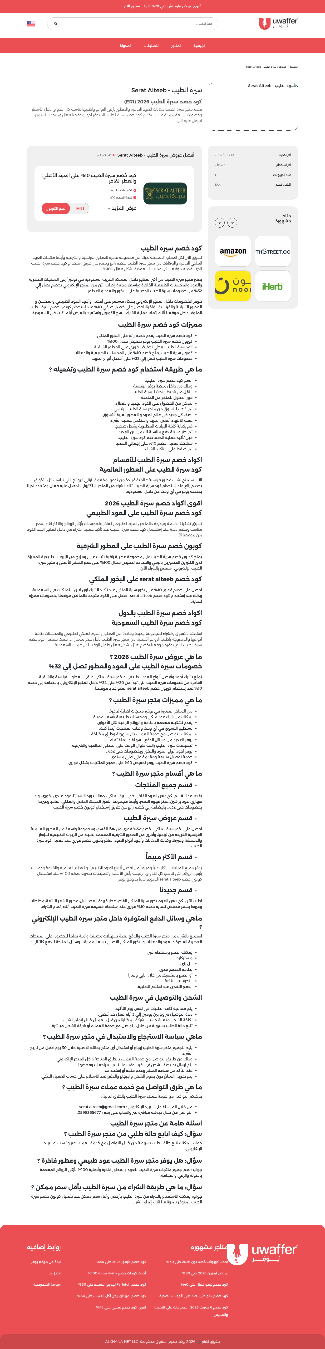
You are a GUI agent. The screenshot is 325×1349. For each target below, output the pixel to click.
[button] (121, 208)
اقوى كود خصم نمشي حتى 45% (121, 1307)
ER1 (65, 208)
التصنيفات (151, 46)
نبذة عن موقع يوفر (46, 1262)
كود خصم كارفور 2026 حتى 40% (121, 1262)
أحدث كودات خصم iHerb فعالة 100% (117, 1273)
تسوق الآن (132, 6)
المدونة (126, 46)
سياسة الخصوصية (47, 1284)
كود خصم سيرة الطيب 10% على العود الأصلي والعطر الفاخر (89, 178)
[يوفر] (264, 24)
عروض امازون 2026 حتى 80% (205, 1273)
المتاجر (176, 46)
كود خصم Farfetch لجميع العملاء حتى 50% (112, 1284)
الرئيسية (199, 46)
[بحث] (55, 23)
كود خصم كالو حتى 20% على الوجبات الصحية (193, 1296)
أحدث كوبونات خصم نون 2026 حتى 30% (197, 1262)
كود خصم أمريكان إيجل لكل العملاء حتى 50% (111, 1296)
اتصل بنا (55, 1273)
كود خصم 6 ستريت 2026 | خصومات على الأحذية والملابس (191, 1311)
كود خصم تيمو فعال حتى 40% (204, 1284)
